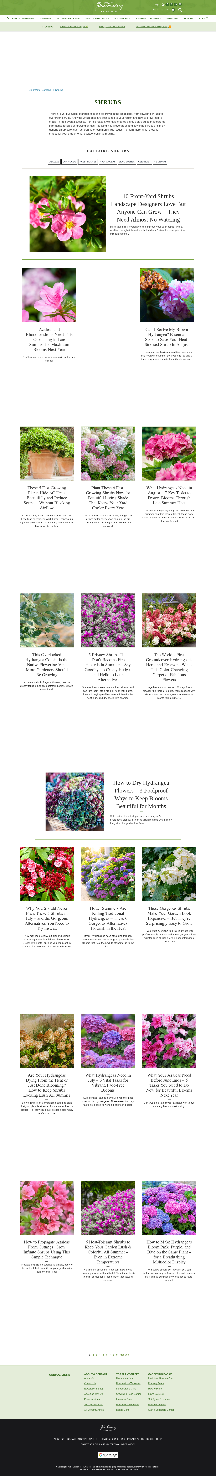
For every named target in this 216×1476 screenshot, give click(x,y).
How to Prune (155, 1388)
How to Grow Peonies (127, 1404)
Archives (124, 1355)
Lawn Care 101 (156, 1394)
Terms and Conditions (112, 1439)
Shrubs (59, 90)
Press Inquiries (92, 1399)
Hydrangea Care (125, 1378)
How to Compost (157, 1404)
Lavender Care (124, 1399)
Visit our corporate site (149, 1467)
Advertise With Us (93, 1394)
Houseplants (122, 18)
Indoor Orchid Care (126, 1388)
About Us (89, 1378)
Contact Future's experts (82, 1439)
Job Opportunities (93, 1404)
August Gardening (23, 18)
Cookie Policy (154, 1439)
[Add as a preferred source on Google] (108, 1455)
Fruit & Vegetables (97, 18)
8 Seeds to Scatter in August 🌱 (74, 27)
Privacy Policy (135, 1439)
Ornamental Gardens (40, 90)
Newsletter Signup (93, 1388)
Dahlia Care (122, 1410)
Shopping (45, 18)
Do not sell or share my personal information (108, 1444)
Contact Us (90, 1383)
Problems (172, 18)
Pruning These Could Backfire (112, 27)
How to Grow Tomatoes (128, 1383)
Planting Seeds (156, 1383)
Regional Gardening (148, 18)
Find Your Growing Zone (161, 1378)
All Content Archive (94, 1410)
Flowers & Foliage (68, 18)
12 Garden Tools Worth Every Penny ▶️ (153, 27)
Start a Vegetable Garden (161, 1410)
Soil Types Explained (159, 1399)
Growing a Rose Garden (129, 1394)
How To (188, 18)
